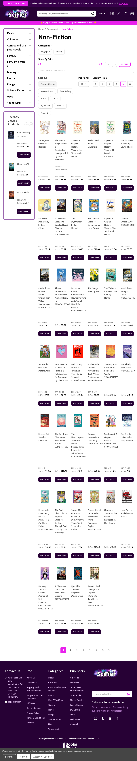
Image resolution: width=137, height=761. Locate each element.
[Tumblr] (102, 718)
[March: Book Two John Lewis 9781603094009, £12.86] (127, 275)
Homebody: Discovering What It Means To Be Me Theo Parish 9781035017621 (45, 520)
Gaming (11, 72)
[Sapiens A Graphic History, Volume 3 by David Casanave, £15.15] (110, 127)
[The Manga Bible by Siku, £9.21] (94, 275)
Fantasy (11, 55)
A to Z (43, 98)
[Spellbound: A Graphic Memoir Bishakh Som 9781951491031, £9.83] (110, 420)
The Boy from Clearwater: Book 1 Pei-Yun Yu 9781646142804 (62, 440)
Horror (11, 78)
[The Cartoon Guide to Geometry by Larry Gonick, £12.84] (94, 205)
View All (74, 724)
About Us (31, 677)
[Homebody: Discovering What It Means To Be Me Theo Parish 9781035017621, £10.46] (44, 496)
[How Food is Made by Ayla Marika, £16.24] (127, 496)
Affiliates (31, 703)
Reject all (23, 756)
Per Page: (83, 77)
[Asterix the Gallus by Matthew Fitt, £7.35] (44, 351)
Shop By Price (45, 59)
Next (31, 124)
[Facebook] (117, 718)
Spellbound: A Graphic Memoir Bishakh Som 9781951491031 (111, 440)
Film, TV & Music (16, 63)
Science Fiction (16, 90)
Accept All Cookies (42, 756)
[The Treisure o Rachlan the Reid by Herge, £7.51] (110, 275)
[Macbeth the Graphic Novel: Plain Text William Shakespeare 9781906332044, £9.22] (94, 351)
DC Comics (75, 710)
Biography (45, 51)
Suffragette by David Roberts (43, 143)
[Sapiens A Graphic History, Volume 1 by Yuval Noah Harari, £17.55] (77, 127)
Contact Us (32, 682)
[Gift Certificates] (112, 13)
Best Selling (65, 91)
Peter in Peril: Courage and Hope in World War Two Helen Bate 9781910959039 (95, 596)
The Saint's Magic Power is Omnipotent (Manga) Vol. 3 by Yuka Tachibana (61, 150)
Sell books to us (34, 708)
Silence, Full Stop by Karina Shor (43, 437)
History (59, 51)
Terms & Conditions (36, 718)
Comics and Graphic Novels (16, 47)
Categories (44, 45)
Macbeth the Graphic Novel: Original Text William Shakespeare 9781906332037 (45, 298)
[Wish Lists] (125, 13)
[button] (68, 746)
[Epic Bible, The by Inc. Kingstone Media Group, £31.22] (77, 573)
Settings (9, 756)
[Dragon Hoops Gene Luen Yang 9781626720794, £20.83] (94, 420)
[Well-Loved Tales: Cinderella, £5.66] (94, 127)
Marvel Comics (76, 700)
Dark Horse (75, 719)
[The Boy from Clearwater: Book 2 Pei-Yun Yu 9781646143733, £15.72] (110, 351)
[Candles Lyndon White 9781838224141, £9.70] (127, 205)
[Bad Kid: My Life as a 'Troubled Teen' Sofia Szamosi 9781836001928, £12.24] (77, 351)
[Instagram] (95, 718)
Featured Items (48, 84)
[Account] (118, 13)
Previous (26, 124)
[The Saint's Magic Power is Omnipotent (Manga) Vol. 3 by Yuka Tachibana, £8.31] (61, 127)
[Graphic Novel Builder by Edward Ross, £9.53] (127, 127)
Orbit (72, 714)
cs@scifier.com (14, 702)
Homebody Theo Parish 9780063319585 (128, 367)
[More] (30, 33)
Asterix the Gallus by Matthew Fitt (44, 367)
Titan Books (75, 695)
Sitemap (30, 722)
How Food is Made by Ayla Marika (127, 513)
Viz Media (74, 677)
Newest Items (47, 91)
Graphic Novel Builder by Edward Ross (127, 143)
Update (124, 64)
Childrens (12, 39)
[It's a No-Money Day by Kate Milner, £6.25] (44, 205)
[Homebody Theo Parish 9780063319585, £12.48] (127, 351)
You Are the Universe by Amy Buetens (127, 437)
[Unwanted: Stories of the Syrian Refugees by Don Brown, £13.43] (110, 496)
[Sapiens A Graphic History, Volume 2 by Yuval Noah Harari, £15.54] (110, 205)
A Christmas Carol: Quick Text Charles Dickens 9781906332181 (62, 592)
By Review (45, 105)
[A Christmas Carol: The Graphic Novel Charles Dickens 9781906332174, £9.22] (61, 205)
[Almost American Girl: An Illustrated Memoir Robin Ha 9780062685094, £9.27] (61, 275)
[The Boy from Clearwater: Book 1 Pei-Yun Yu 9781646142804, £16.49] (61, 420)
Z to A (55, 98)
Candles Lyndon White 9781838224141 (127, 221)
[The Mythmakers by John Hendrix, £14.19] (77, 205)
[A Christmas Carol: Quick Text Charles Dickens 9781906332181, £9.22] (61, 573)
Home (41, 29)
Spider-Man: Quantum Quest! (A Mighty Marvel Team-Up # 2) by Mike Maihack (77, 520)
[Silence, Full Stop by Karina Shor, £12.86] (44, 420)
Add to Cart (23, 155)
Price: (61, 106)
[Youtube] (110, 718)
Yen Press (21, 136)
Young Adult (14, 102)
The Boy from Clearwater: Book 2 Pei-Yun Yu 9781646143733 (111, 370)
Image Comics (76, 705)
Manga (11, 84)
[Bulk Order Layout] (130, 84)
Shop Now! (123, 3)
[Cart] (132, 13)
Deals (10, 33)
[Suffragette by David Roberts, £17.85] (44, 127)
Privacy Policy (33, 713)
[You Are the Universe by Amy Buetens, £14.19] (127, 420)
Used (10, 96)
